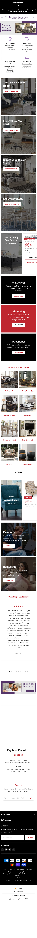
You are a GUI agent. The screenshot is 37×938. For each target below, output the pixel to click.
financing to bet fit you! (27, 50)
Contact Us (20, 869)
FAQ (9, 872)
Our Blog (18, 877)
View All (18, 472)
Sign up (30, 838)
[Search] (31, 798)
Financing (29, 869)
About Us (12, 869)
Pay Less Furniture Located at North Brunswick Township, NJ (17, 874)
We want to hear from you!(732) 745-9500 (10, 47)
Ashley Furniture (29, 253)
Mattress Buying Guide (20, 872)
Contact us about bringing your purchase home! (27, 66)
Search (5, 869)
